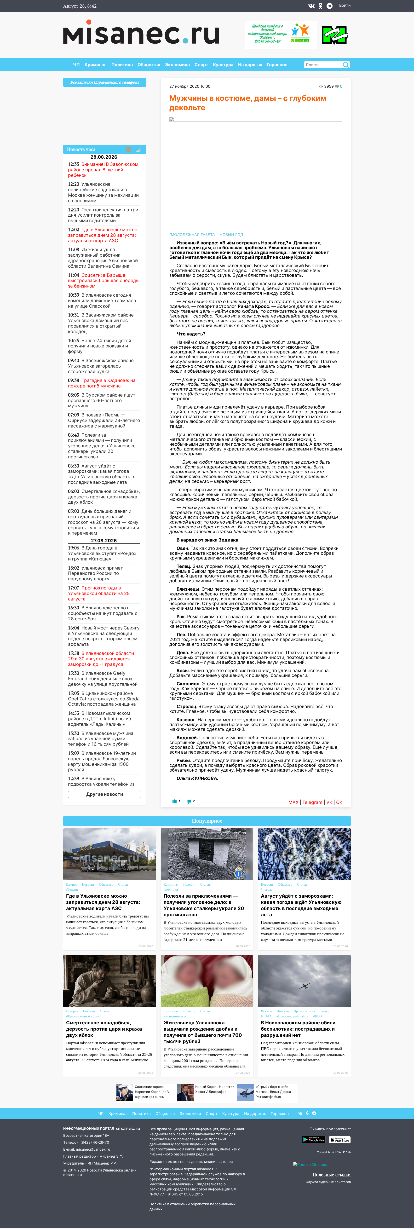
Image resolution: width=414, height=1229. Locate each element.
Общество (149, 64)
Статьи (123, 884)
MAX (293, 802)
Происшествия (304, 1011)
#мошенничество (176, 1016)
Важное (71, 884)
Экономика (177, 64)
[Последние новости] (128, 149)
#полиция (171, 889)
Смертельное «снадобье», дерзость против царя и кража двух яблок (104, 1029)
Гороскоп (277, 64)
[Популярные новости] (138, 149)
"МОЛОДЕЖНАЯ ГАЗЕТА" (192, 234)
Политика (122, 64)
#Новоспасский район (292, 1016)
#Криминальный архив (82, 1016)
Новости (88, 884)
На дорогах (250, 64)
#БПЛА (266, 1016)
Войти (345, 5)
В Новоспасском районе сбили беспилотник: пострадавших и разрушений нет (298, 1029)
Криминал (96, 64)
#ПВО (317, 1016)
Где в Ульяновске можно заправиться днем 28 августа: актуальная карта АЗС (103, 902)
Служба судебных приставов (328, 1182)
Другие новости (104, 794)
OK (339, 802)
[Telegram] (330, 7)
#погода (266, 889)
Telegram (312, 802)
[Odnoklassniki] (320, 7)
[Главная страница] (141, 29)
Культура (223, 64)
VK (329, 802)
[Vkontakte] (311, 7)
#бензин (72, 889)
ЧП (76, 64)
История (72, 1011)
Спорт (201, 64)
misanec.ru (72, 1174)
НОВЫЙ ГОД (231, 234)
